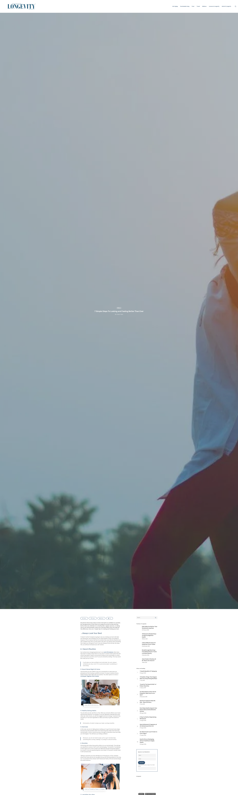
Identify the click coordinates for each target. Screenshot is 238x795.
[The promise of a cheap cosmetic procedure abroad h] (147, 780)
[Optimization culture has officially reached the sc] (154, 790)
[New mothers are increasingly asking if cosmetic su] (147, 790)
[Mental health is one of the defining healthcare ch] (139, 780)
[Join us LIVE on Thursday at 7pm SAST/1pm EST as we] (139, 790)
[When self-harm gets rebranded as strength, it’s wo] (154, 785)
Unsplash (102, 789)
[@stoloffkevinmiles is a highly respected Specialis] (147, 785)
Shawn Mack (120, 314)
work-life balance (108, 652)
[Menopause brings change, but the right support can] (139, 785)
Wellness (119, 308)
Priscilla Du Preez (93, 789)
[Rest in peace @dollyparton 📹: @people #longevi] (154, 780)
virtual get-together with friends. (89, 676)
